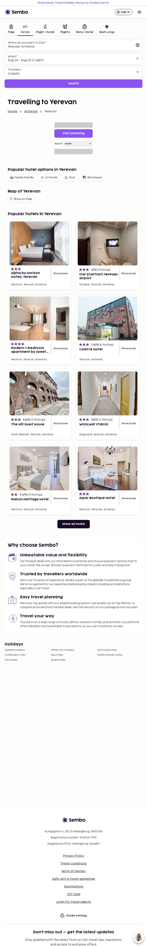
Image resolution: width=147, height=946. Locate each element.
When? (12, 56)
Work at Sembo (73, 871)
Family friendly (24, 177)
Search (73, 83)
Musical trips (58, 660)
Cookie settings (76, 915)
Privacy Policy (73, 856)
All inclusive (94, 177)
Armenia (31, 111)
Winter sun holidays (62, 650)
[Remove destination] (137, 45)
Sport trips (57, 655)
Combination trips (15, 655)
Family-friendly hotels (109, 655)
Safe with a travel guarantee (73, 879)
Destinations (73, 886)
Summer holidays (15, 650)
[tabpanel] (73, 63)
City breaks (11, 660)
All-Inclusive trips (107, 650)
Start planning (73, 133)
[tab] (11, 29)
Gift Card (73, 894)
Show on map (23, 199)
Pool (72, 177)
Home (12, 111)
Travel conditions (73, 863)
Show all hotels (73, 524)
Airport (59, 143)
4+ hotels (51, 177)
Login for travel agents (73, 902)
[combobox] (70, 47)
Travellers (14, 69)
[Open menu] (139, 12)
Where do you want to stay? (27, 42)
